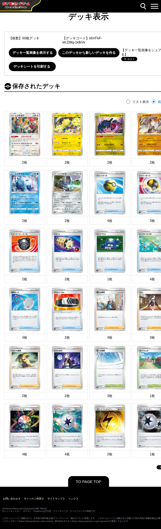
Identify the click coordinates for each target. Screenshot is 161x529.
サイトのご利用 (33, 498)
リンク (72, 498)
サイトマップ (54, 498)
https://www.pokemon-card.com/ (34, 521)
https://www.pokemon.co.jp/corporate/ (90, 521)
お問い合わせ (10, 498)
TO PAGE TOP (88, 482)
